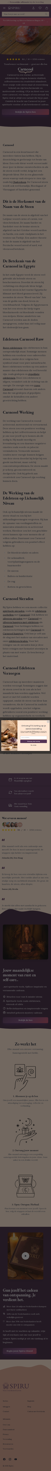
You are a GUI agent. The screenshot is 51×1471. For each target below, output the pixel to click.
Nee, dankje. (34, 745)
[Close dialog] (48, 722)
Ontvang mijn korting (33, 741)
